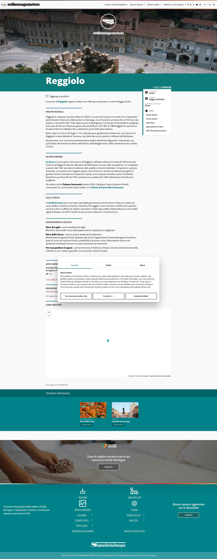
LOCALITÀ (166, 87)
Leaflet (131, 376)
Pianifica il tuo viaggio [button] (173, 5)
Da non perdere (151, 119)
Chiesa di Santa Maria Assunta (107, 187)
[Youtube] (197, 5)
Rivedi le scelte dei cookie (134, 531)
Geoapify (145, 376)
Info (50, 274)
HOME (156, 87)
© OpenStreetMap (165, 376)
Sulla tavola (150, 123)
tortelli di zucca (55, 202)
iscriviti (188, 515)
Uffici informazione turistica (156, 131)
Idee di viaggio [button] (137, 5)
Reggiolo (62, 101)
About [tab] (142, 265)
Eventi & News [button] (153, 5)
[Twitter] (194, 5)
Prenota (108, 467)
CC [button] (212, 69)
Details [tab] (108, 265)
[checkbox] (57, 96)
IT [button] (204, 5)
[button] (210, 5)
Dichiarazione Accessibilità (83, 531)
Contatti (134, 509)
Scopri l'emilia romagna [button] (116, 5)
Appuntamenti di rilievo (154, 127)
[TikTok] (200, 5)
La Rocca (50, 161)
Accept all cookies (141, 296)
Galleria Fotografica (82, 509)
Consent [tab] (74, 265)
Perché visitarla (151, 115)
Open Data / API (134, 497)
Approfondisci (86, 424)
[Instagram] (191, 5)
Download (82, 497)
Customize (107, 296)
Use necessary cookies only (76, 296)
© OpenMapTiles (154, 376)
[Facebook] (188, 5)
